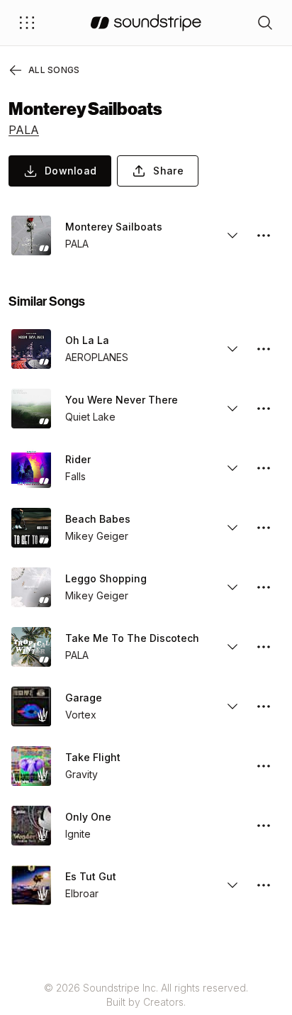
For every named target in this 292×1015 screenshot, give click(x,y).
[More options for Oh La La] (263, 349)
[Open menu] (27, 22)
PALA (24, 130)
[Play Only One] (31, 825)
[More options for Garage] (263, 706)
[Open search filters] (265, 22)
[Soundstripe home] (146, 22)
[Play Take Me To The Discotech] (31, 647)
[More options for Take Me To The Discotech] (263, 647)
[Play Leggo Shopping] (31, 587)
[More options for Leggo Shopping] (263, 587)
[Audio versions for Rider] (232, 468)
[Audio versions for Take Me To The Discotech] (232, 647)
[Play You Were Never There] (31, 408)
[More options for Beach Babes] (263, 528)
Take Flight (92, 757)
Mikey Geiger (96, 536)
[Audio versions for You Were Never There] (232, 408)
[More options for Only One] (263, 825)
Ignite (78, 834)
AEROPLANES (96, 357)
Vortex (80, 715)
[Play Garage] (31, 706)
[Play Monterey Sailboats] (31, 235)
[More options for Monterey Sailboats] (263, 235)
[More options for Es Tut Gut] (263, 885)
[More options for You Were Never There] (263, 408)
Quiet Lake (90, 417)
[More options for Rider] (263, 468)
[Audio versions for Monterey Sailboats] (232, 235)
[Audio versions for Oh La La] (232, 349)
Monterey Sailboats (113, 227)
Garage (83, 698)
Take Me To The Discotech (132, 638)
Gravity (81, 774)
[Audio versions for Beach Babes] (232, 528)
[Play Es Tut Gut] (31, 885)
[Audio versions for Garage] (232, 706)
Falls (75, 476)
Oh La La (87, 340)
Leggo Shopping (106, 578)
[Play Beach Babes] (31, 528)
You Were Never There (121, 400)
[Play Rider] (31, 468)
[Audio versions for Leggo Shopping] (232, 587)
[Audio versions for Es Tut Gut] (232, 885)
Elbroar (82, 893)
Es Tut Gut (90, 876)
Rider (78, 459)
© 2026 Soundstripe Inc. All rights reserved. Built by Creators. (146, 995)
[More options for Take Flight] (263, 766)
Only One (88, 817)
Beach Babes (97, 519)
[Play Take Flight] (31, 766)
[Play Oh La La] (31, 349)
